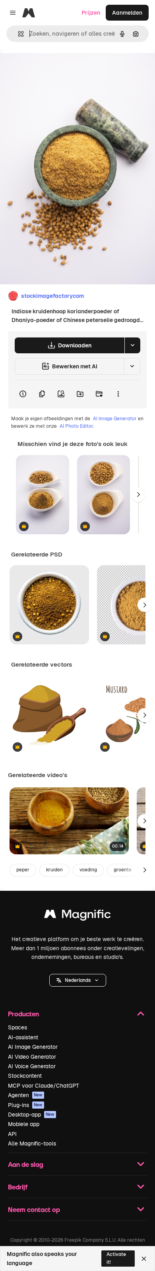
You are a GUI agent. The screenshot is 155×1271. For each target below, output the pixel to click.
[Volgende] (138, 494)
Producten (23, 1014)
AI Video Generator (32, 1056)
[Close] (144, 1258)
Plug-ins (25, 1105)
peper (22, 870)
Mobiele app (23, 1124)
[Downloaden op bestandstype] (132, 345)
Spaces (17, 1027)
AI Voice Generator (32, 1066)
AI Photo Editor (76, 426)
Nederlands (78, 980)
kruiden (54, 870)
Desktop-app (31, 1114)
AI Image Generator (115, 418)
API (12, 1134)
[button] (77, 980)
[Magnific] (77, 916)
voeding (88, 870)
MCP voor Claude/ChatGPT (43, 1085)
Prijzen (90, 12)
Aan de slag (25, 1164)
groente (123, 870)
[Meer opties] (118, 394)
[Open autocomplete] (18, 34)
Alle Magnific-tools (32, 1143)
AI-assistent (23, 1037)
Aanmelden (127, 12)
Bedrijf (17, 1187)
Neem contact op (34, 1209)
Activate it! (116, 1258)
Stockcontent (25, 1075)
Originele (52, 68)
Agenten (25, 1095)
